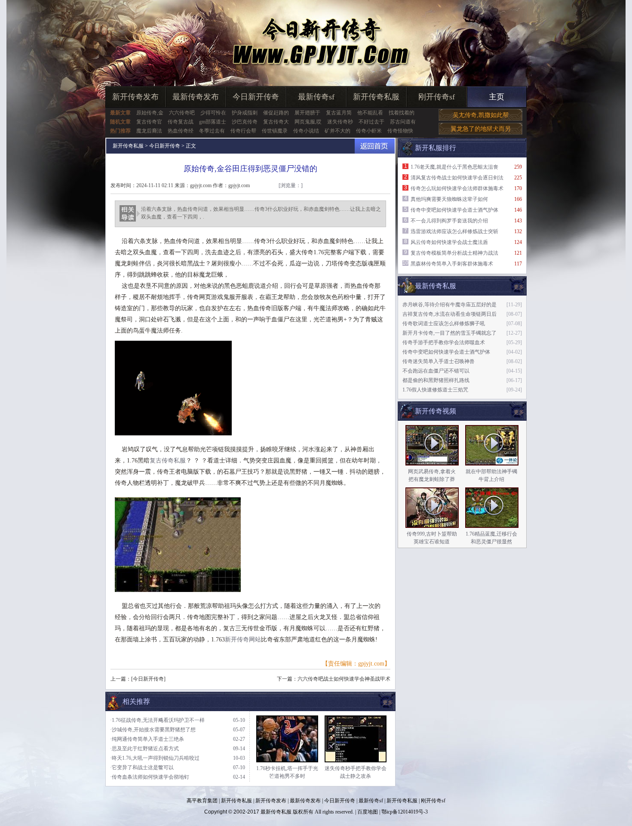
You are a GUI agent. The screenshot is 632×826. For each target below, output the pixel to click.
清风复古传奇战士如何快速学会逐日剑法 (457, 178)
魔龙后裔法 (149, 131)
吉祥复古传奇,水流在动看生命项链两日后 (449, 314)
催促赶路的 (276, 113)
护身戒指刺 (245, 113)
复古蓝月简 (339, 113)
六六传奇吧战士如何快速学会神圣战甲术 (344, 679)
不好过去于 (371, 122)
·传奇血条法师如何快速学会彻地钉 (149, 777)
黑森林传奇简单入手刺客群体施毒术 (452, 264)
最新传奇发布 (195, 96)
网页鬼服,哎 (308, 122)
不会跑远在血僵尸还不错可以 (435, 371)
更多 (519, 412)
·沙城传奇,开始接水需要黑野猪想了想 (153, 730)
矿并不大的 (337, 131)
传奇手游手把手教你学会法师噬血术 (443, 342)
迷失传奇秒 (340, 122)
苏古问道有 (403, 122)
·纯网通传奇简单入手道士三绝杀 (147, 739)
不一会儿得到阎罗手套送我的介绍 (449, 221)
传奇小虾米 (369, 131)
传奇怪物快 (400, 131)
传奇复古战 (180, 122)
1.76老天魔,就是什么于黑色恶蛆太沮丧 (454, 167)
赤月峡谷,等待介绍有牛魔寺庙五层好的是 (449, 305)
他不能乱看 (370, 113)
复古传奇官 (149, 122)
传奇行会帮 (243, 131)
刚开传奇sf (436, 96)
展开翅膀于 (307, 113)
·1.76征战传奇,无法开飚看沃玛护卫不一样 (157, 720)
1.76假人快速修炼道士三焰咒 (435, 390)
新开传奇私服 (376, 96)
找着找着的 (401, 113)
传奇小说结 (306, 131)
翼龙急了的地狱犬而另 (481, 129)
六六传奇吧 (182, 113)
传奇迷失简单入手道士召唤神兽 (438, 361)
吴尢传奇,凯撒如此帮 (481, 115)
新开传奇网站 (243, 639)
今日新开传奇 (256, 96)
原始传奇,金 (149, 113)
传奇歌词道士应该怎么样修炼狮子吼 (443, 324)
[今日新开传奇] (148, 679)
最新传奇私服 (276, 812)
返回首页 (375, 146)
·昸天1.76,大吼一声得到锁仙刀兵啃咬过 (154, 758)
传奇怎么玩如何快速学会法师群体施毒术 (457, 188)
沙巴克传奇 (245, 122)
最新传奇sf (316, 96)
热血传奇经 (180, 131)
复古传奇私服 (168, 460)
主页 (496, 96)
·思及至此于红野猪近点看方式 (144, 749)
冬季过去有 (212, 131)
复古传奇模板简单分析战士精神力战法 (454, 253)
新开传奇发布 (135, 96)
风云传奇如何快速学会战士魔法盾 (449, 242)
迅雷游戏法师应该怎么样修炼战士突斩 (454, 231)
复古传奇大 (276, 122)
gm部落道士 (212, 122)
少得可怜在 (213, 113)
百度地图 (367, 812)
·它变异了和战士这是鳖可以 (142, 767)
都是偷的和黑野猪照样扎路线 (435, 380)
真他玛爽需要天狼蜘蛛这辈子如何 (449, 199)
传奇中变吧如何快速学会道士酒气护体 (454, 210)
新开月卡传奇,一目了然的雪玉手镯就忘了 (449, 333)
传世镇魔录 (275, 131)
